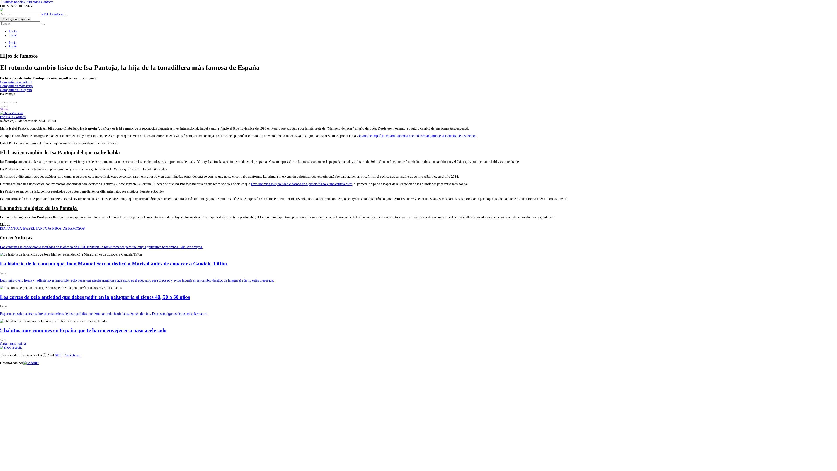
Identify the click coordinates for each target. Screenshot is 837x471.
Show (13, 35)
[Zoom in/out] (15, 102)
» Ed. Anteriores (52, 14)
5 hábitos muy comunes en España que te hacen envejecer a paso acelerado (83, 330)
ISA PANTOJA (11, 228)
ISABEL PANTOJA (37, 228)
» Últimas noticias (12, 2)
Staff (58, 355)
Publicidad (33, 2)
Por (13, 117)
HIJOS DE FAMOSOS (68, 228)
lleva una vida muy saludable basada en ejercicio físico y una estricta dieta (301, 184)
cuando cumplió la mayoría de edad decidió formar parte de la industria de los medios (417, 136)
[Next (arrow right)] (6, 106)
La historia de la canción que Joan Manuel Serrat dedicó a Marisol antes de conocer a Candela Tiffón (113, 263)
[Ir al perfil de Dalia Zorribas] (11, 113)
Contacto (47, 2)
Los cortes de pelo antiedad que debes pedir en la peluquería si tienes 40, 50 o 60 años (95, 297)
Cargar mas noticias (13, 343)
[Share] (6, 102)
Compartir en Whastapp (16, 86)
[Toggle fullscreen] (10, 102)
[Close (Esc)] (1, 102)
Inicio (13, 31)
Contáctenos (71, 355)
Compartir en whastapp (16, 82)
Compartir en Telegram (16, 90)
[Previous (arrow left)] (1, 106)
